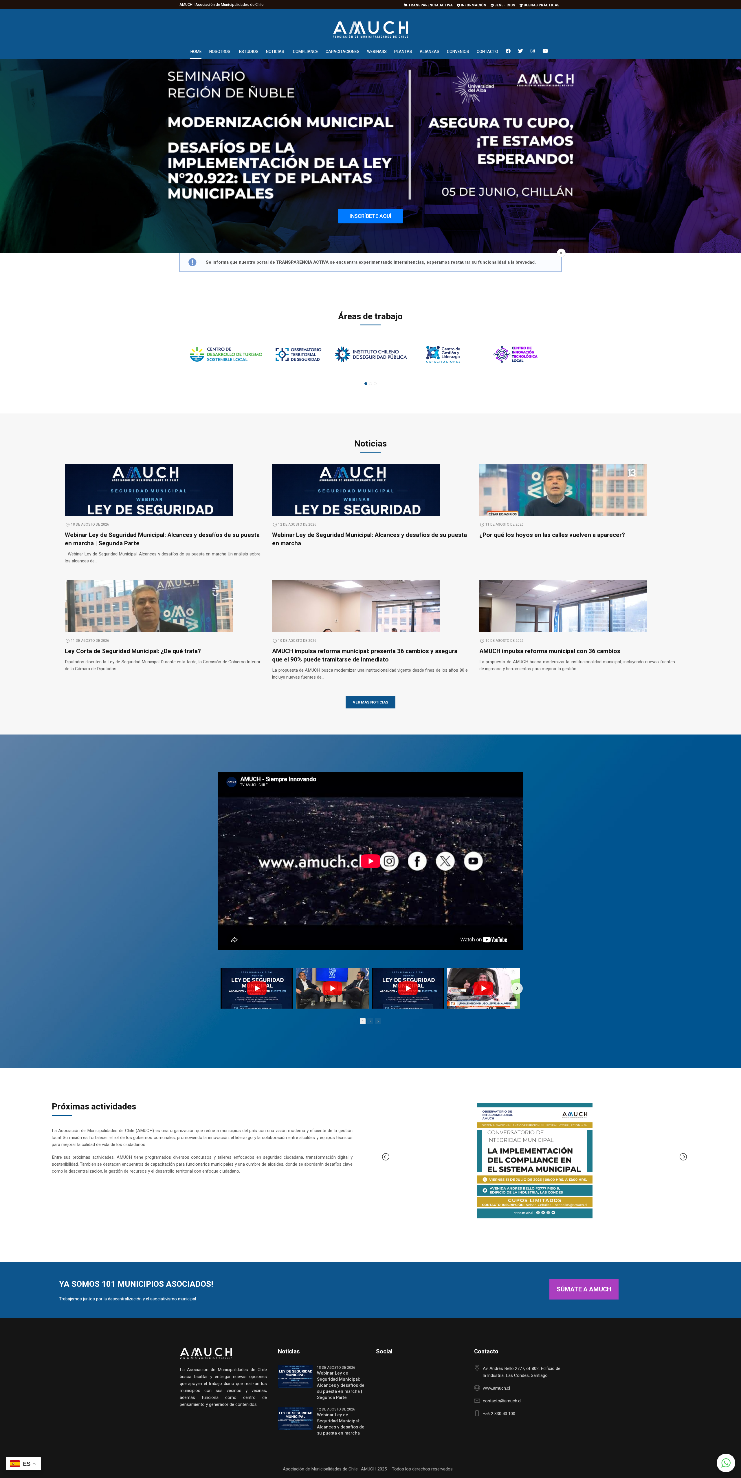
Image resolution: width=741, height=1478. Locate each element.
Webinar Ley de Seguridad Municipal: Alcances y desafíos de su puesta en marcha (369, 539)
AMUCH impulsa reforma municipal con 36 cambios (549, 651)
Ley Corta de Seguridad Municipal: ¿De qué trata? (133, 651)
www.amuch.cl (496, 1388)
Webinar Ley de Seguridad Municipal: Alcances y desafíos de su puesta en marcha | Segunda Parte (162, 539)
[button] (726, 1463)
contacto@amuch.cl (502, 1401)
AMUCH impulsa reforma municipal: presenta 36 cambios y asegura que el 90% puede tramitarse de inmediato (364, 655)
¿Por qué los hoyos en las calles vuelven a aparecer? (552, 535)
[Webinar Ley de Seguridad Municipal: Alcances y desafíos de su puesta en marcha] (408, 988)
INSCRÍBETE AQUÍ (370, 216)
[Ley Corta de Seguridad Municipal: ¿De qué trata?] (149, 624)
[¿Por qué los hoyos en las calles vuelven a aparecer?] (563, 508)
